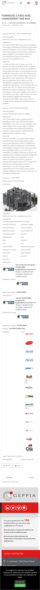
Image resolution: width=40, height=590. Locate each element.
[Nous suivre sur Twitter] (12, 506)
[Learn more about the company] (9, 303)
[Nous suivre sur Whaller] (23, 506)
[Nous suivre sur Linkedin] (6, 506)
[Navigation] (21, 3)
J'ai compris (20, 585)
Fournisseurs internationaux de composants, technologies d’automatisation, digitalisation (20, 538)
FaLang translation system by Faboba (10, 481)
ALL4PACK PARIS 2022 (17, 328)
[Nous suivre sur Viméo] (17, 506)
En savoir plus (20, 582)
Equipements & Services (24, 269)
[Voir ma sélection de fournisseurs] (28, 3)
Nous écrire (11, 566)
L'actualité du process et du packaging (22, 23)
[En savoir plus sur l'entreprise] (9, 270)
